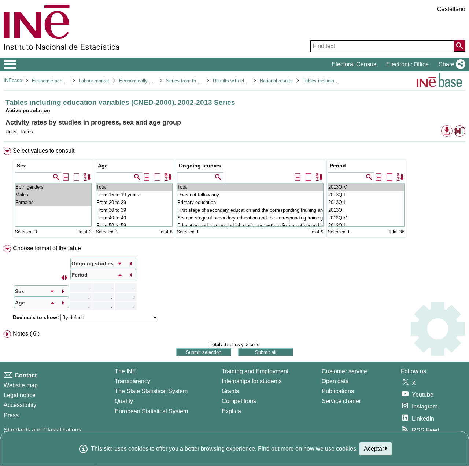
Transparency (132, 381)
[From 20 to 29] (134, 202)
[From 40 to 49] (134, 218)
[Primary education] (250, 202)
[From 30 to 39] (134, 210)
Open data (335, 381)
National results (276, 81)
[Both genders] (53, 187)
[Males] (53, 195)
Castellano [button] (451, 9)
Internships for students (252, 381)
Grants (230, 391)
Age (103, 166)
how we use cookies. (330, 448)
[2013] (366, 187)
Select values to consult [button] (43, 151)
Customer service (344, 371)
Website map (21, 385)
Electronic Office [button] (407, 64)
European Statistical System (151, 411)
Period (338, 166)
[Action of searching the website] (459, 46)
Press (11, 415)
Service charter (341, 401)
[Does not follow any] (250, 195)
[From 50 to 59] (134, 225)
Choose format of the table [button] (47, 248)
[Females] (53, 202)
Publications (338, 391)
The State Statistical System (151, 391)
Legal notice (20, 395)
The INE (125, 371)
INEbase (13, 80)
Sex (21, 166)
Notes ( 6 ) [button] (26, 333)
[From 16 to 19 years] (134, 195)
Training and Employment (255, 371)
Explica (231, 411)
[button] (450, 64)
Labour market (94, 81)
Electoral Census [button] (354, 64)
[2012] (366, 218)
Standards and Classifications (42, 430)
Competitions (239, 401)
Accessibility (20, 405)
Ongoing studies (200, 166)
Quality (124, 401)
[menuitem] (234, 194)
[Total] (134, 187)
